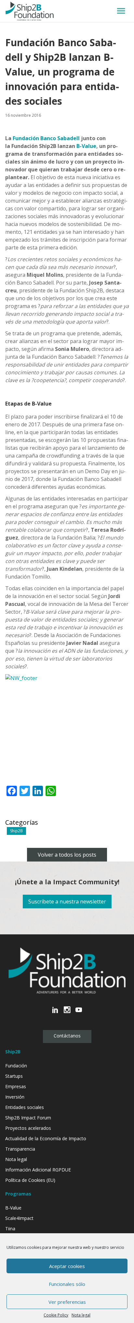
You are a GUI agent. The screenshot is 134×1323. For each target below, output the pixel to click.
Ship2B (16, 831)
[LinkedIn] (55, 1013)
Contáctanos (67, 1036)
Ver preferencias (67, 1302)
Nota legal (81, 1315)
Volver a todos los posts (67, 854)
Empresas (15, 1086)
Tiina (10, 1228)
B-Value (86, 146)
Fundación (16, 1065)
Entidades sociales (24, 1107)
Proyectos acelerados (28, 1128)
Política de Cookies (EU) (30, 1180)
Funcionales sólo (67, 1284)
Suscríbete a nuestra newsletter (67, 901)
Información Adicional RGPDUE (38, 1170)
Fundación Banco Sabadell (46, 138)
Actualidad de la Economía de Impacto (45, 1138)
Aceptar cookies (67, 1266)
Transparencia (20, 1149)
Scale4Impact (19, 1218)
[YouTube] (78, 1013)
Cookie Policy (56, 1315)
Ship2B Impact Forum (28, 1118)
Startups (14, 1076)
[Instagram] (67, 1013)
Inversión (14, 1097)
